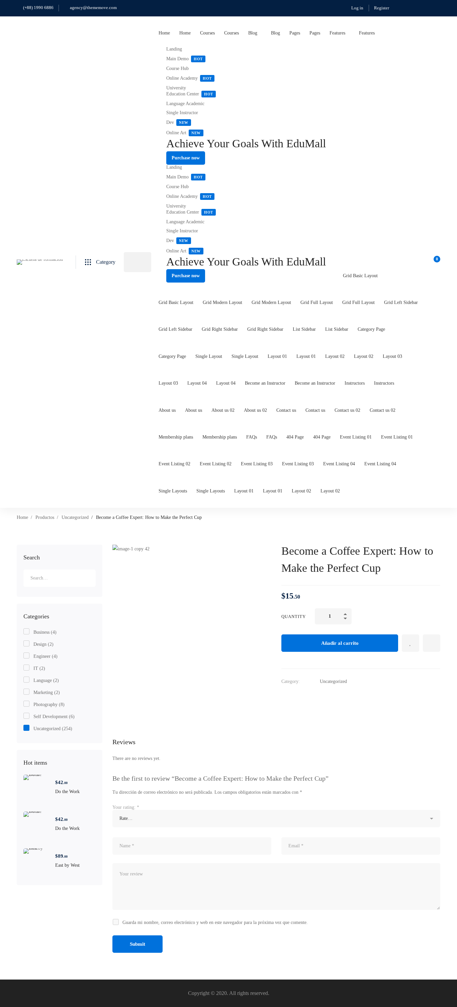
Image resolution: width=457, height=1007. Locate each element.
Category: (290, 681)
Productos (44, 517)
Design (43, 644)
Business (45, 632)
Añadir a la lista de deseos (410, 643)
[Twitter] (284, 697)
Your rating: (125, 807)
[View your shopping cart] (435, 262)
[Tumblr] (324, 697)
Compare (431, 643)
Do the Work (67, 791)
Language (46, 680)
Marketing (46, 692)
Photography (49, 704)
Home (22, 517)
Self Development (54, 716)
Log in (357, 7)
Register (381, 7)
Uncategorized (75, 517)
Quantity (293, 616)
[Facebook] (297, 697)
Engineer (45, 656)
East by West (67, 865)
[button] (185, 158)
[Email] (338, 697)
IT (39, 668)
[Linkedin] (311, 697)
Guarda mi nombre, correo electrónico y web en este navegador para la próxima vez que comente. (215, 922)
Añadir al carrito (340, 643)
